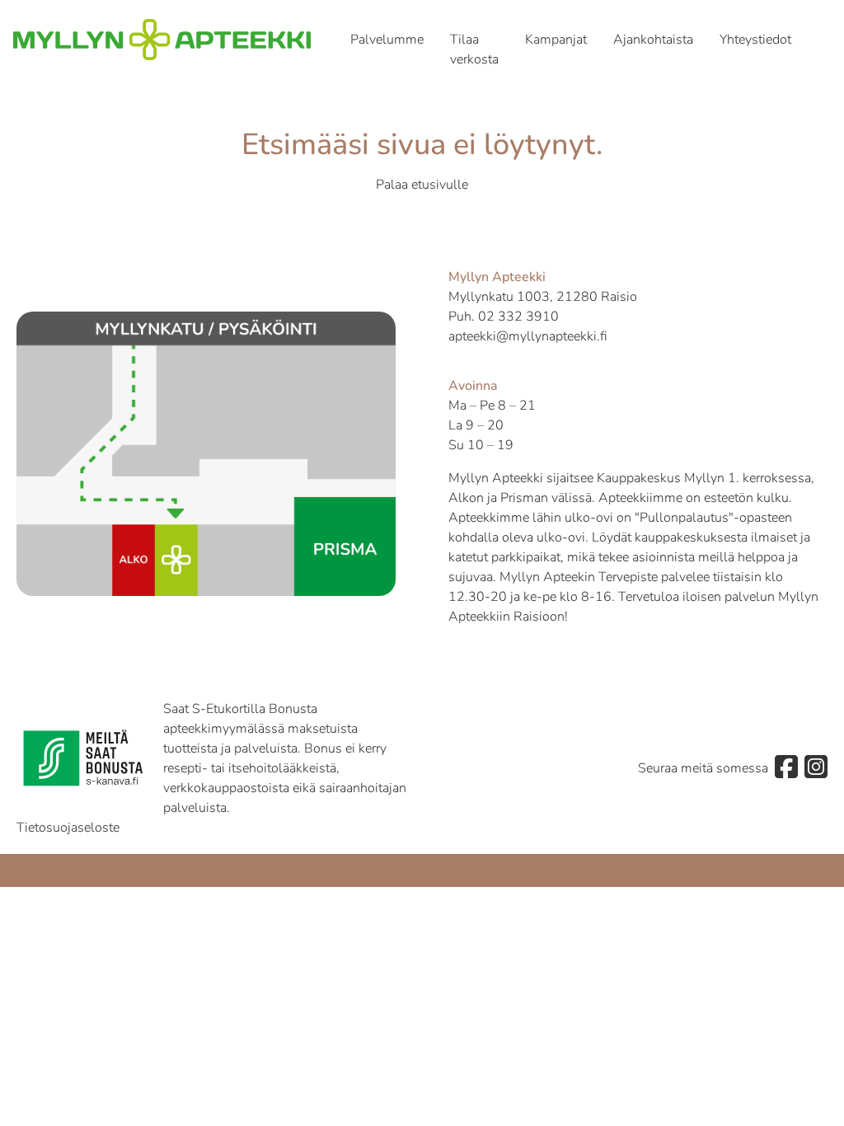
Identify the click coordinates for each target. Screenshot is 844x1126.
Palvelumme (387, 39)
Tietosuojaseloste (68, 828)
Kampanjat (556, 39)
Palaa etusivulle (422, 185)
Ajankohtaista (653, 39)
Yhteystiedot (755, 39)
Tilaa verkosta (474, 49)
